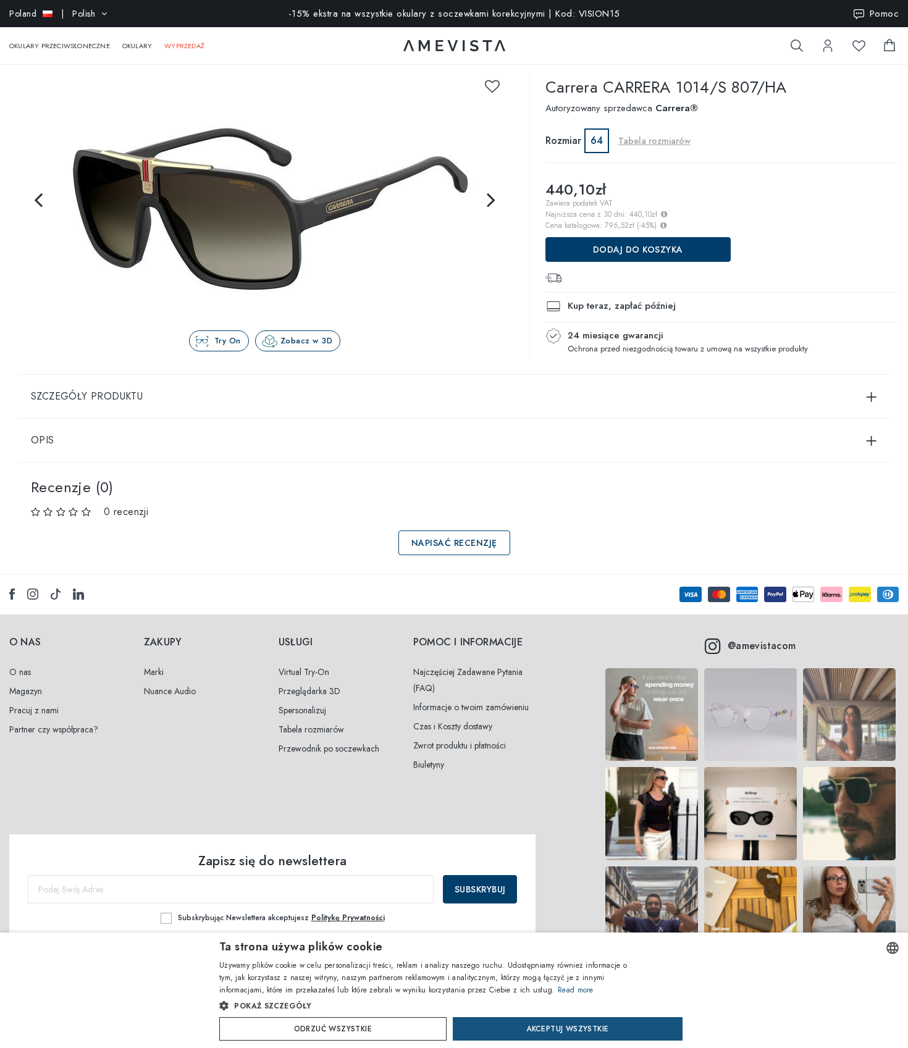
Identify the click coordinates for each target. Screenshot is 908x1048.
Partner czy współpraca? (53, 729)
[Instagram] (32, 594)
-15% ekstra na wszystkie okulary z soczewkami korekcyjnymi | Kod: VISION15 (454, 14)
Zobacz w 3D (306, 340)
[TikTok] (56, 594)
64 (597, 140)
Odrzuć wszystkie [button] (333, 1028)
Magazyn (25, 691)
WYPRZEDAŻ (184, 46)
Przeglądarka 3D (309, 691)
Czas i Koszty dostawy (452, 726)
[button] (427, 1006)
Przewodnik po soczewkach (329, 748)
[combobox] (892, 948)
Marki (154, 672)
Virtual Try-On (304, 672)
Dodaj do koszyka (638, 249)
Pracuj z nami (34, 710)
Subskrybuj (480, 889)
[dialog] (454, 990)
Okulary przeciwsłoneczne (59, 46)
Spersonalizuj (302, 710)
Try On (227, 340)
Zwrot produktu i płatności (459, 745)
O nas (20, 672)
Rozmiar (563, 140)
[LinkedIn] (78, 594)
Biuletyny (428, 764)
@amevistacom (762, 646)
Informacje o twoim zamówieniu (471, 707)
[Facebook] (12, 594)
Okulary (137, 46)
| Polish (52, 13)
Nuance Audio (170, 691)
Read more (576, 990)
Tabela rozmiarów (311, 729)
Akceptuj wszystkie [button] (567, 1028)
